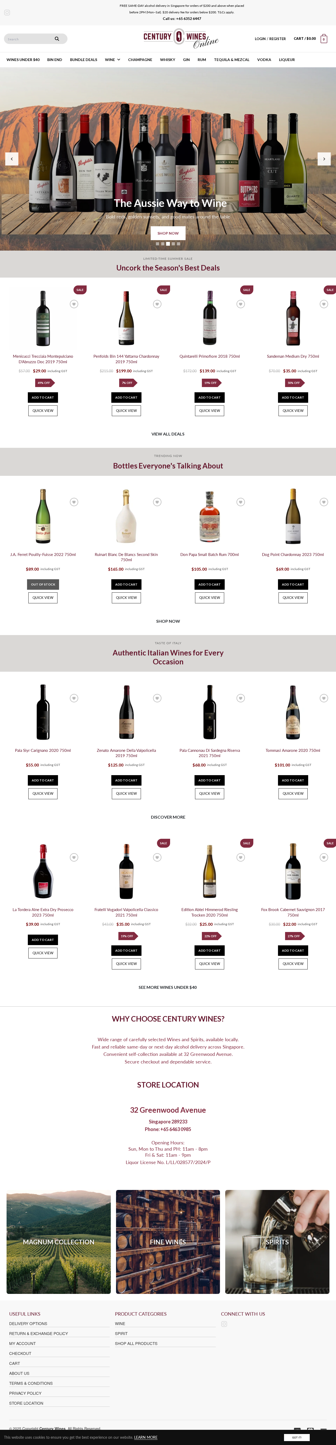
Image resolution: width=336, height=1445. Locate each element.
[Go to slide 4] (173, 243)
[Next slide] (324, 159)
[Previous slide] (11, 159)
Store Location (26, 1403)
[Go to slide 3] (168, 244)
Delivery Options (28, 1323)
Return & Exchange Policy (38, 1333)
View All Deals (168, 433)
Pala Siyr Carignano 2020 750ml (43, 750)
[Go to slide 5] (178, 243)
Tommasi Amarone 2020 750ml (293, 750)
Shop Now (168, 621)
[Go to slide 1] (157, 243)
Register (277, 39)
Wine (120, 1323)
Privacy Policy (25, 1393)
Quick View (43, 411)
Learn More (146, 1437)
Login (260, 39)
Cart (14, 1363)
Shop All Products (136, 1343)
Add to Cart (43, 397)
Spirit (121, 1333)
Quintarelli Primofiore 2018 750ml (210, 356)
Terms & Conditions (31, 1383)
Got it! (297, 1437)
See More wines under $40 (168, 987)
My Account (22, 1343)
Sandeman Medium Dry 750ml (293, 356)
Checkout (20, 1353)
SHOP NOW (168, 233)
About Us (19, 1373)
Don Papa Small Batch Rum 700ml (209, 554)
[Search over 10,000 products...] (56, 39)
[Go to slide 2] (162, 243)
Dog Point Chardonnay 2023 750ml (293, 554)
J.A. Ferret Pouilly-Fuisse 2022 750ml (43, 554)
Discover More (168, 816)
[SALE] (43, 318)
